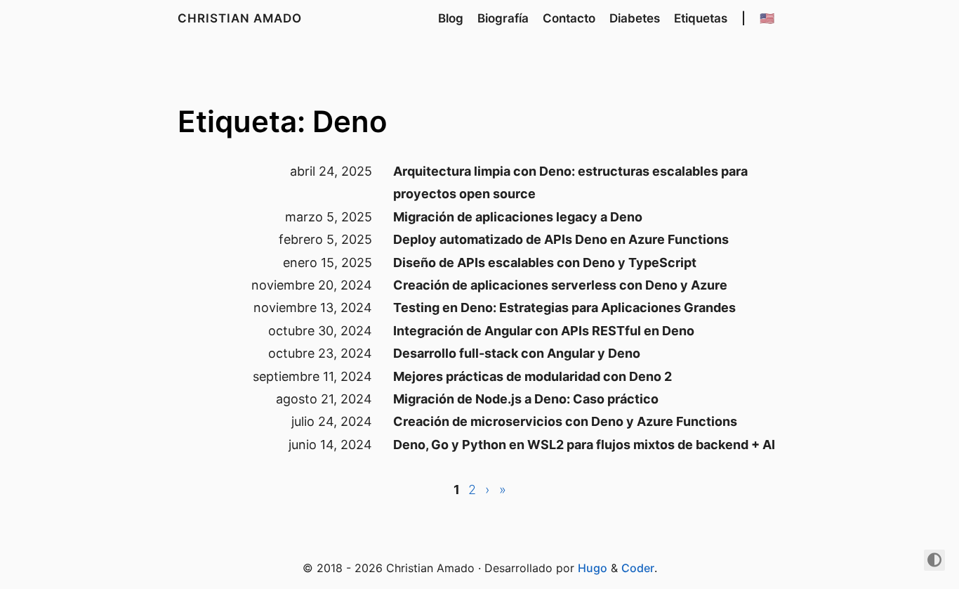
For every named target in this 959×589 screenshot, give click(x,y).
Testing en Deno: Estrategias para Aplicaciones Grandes (564, 307)
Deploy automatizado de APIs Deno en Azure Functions (561, 239)
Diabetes (634, 18)
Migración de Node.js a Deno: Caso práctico (526, 398)
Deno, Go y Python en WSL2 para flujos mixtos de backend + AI (584, 444)
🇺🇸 (767, 18)
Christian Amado (240, 18)
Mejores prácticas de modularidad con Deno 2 (532, 376)
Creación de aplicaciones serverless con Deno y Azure (560, 285)
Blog (450, 18)
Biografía (503, 18)
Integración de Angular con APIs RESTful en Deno (543, 330)
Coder (637, 568)
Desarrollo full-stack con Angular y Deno (516, 353)
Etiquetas (700, 18)
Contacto (569, 18)
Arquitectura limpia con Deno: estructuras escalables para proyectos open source (570, 182)
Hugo (592, 568)
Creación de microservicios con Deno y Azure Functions (565, 421)
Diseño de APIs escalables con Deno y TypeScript (544, 262)
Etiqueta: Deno (283, 121)
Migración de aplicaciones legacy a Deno (517, 216)
